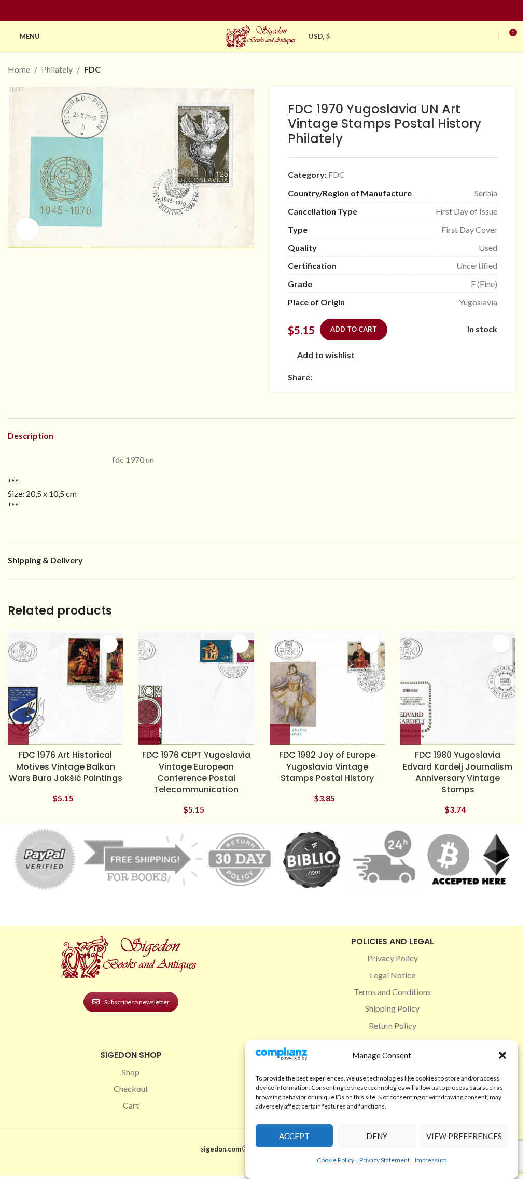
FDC (92, 69)
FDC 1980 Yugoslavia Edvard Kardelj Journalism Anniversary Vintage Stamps (457, 772)
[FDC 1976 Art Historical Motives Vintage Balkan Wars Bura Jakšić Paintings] (65, 687)
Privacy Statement (384, 1160)
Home (19, 69)
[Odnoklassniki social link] (380, 377)
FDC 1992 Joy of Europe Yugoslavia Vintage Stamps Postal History (327, 766)
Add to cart (353, 329)
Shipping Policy (392, 1008)
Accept (294, 1136)
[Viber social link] (430, 377)
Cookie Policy (335, 1160)
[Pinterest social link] (268, 11)
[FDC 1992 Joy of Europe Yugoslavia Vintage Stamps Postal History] (327, 687)
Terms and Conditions (392, 992)
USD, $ (319, 36)
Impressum (431, 1160)
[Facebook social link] (243, 11)
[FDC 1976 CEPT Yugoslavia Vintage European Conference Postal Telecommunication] (196, 687)
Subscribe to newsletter (137, 1002)
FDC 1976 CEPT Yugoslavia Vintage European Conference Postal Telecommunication (196, 772)
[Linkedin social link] (280, 11)
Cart (131, 1105)
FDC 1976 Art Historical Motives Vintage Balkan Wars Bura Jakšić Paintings (65, 766)
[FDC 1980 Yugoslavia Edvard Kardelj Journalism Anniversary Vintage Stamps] (457, 687)
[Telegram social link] (418, 377)
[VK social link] (405, 377)
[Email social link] (343, 377)
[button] (502, 1055)
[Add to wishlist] (109, 644)
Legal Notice (392, 975)
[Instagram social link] (255, 11)
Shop (130, 1072)
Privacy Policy (392, 958)
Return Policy (392, 1025)
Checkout (131, 1088)
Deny (376, 1136)
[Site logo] (262, 35)
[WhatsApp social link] (393, 377)
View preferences (464, 1136)
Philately (57, 69)
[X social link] (331, 377)
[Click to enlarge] (27, 229)
